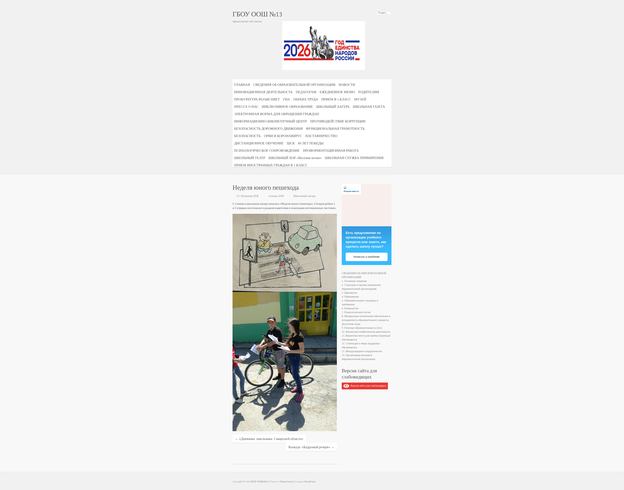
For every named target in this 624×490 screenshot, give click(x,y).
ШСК (291, 143)
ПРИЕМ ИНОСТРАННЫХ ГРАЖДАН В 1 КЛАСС (270, 165)
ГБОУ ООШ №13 (257, 14)
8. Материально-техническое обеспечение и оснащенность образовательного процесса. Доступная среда (366, 320)
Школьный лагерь (304, 196)
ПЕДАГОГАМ (306, 92)
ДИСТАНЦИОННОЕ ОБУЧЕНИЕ (259, 143)
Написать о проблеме (366, 256)
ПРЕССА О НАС (246, 107)
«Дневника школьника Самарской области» (269, 439)
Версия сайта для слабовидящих (367, 385)
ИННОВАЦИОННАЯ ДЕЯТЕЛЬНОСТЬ (263, 92)
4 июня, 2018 (276, 196)
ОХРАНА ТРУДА (305, 99)
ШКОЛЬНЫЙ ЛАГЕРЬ (333, 107)
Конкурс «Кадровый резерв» (311, 447)
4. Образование (350, 296)
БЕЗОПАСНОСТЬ (247, 136)
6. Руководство (350, 308)
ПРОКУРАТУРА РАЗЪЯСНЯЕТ (257, 99)
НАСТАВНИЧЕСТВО (321, 136)
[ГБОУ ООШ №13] (312, 38)
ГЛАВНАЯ (242, 85)
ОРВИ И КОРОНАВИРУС (283, 136)
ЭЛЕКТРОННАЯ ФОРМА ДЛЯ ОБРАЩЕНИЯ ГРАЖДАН (276, 114)
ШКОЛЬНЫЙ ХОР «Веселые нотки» (295, 158)
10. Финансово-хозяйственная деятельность (366, 331)
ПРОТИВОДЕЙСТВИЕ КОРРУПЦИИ (337, 121)
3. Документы (349, 292)
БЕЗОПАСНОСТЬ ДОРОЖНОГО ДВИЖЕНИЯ (268, 129)
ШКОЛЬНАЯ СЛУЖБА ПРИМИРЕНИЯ (354, 158)
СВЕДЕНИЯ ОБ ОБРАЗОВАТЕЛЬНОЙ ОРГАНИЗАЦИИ (294, 85)
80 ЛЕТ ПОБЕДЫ (311, 143)
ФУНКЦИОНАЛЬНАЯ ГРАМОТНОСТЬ (335, 129)
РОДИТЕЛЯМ (368, 92)
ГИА (286, 99)
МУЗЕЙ (360, 99)
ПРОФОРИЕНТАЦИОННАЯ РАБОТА (331, 150)
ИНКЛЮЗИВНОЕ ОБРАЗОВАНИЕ (287, 107)
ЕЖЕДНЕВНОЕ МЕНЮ (337, 92)
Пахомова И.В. (250, 196)
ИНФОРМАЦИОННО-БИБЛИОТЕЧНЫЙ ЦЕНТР (270, 121)
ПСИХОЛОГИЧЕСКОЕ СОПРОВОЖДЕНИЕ (267, 150)
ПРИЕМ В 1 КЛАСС (336, 99)
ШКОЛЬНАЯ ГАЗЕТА (369, 107)
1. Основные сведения (354, 281)
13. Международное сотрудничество (362, 351)
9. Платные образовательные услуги (362, 328)
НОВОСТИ (347, 85)
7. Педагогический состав (356, 312)
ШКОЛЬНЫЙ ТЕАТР (249, 158)
